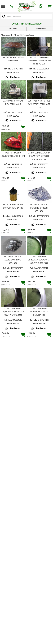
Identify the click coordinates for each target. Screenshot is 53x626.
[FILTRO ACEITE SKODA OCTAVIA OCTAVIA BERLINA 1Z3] (13, 193)
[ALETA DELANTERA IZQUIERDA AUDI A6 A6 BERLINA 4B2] (39, 297)
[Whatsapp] (41, 6)
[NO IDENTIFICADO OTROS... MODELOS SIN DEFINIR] (13, 46)
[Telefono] (12, 6)
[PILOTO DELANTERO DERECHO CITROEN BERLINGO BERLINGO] (39, 193)
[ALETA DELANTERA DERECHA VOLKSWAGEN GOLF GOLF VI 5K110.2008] (39, 245)
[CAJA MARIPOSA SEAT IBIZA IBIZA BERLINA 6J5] (13, 89)
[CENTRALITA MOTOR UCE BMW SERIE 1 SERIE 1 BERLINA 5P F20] (39, 89)
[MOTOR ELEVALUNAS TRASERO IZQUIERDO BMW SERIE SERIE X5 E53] (39, 46)
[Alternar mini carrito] (50, 6)
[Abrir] (3, 6)
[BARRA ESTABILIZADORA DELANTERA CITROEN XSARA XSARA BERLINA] (39, 141)
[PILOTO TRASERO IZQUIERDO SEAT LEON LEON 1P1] (13, 141)
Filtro (14, 28)
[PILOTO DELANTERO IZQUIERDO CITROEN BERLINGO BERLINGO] (13, 245)
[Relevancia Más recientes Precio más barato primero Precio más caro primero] (39, 29)
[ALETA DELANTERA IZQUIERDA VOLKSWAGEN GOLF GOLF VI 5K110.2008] (13, 297)
